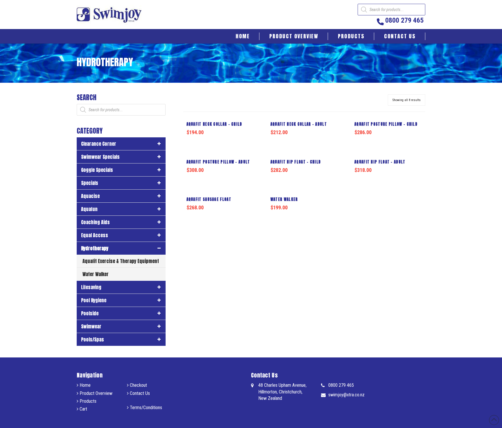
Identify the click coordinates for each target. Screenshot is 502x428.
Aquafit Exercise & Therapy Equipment (121, 261)
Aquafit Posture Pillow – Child (385, 124)
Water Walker (284, 199)
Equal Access (94, 235)
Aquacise (90, 196)
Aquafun (89, 209)
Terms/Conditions (145, 407)
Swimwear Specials (100, 156)
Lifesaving (91, 287)
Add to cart (222, 143)
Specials (89, 182)
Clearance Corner (98, 143)
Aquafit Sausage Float (209, 199)
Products (87, 401)
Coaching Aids (95, 222)
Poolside (89, 313)
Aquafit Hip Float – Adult (380, 162)
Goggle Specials (97, 169)
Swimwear (91, 326)
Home (84, 385)
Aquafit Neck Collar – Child (214, 124)
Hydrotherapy (94, 248)
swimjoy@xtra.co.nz (346, 395)
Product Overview (95, 393)
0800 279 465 (341, 385)
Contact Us (139, 393)
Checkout (138, 385)
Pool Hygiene (93, 300)
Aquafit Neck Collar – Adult (298, 124)
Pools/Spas (92, 339)
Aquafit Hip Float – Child (295, 162)
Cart (82, 409)
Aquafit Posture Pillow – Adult (218, 162)
